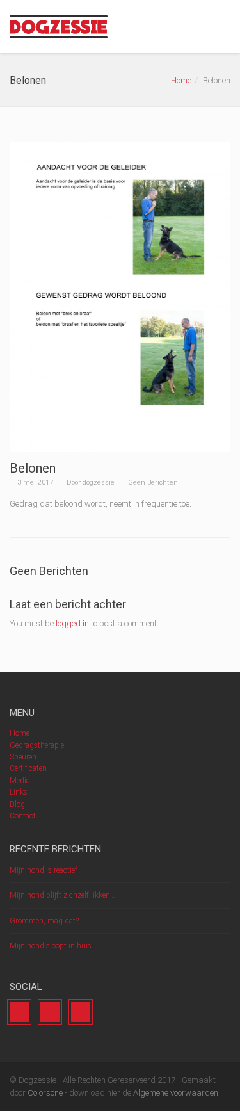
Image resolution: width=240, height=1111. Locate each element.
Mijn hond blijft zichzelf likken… (62, 895)
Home (181, 80)
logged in (72, 623)
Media (20, 780)
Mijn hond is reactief (43, 870)
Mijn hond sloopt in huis (51, 945)
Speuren (23, 756)
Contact (23, 815)
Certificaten (28, 768)
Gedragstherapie (37, 745)
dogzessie (99, 482)
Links (19, 792)
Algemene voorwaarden (174, 1093)
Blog (17, 804)
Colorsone (45, 1093)
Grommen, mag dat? (44, 920)
